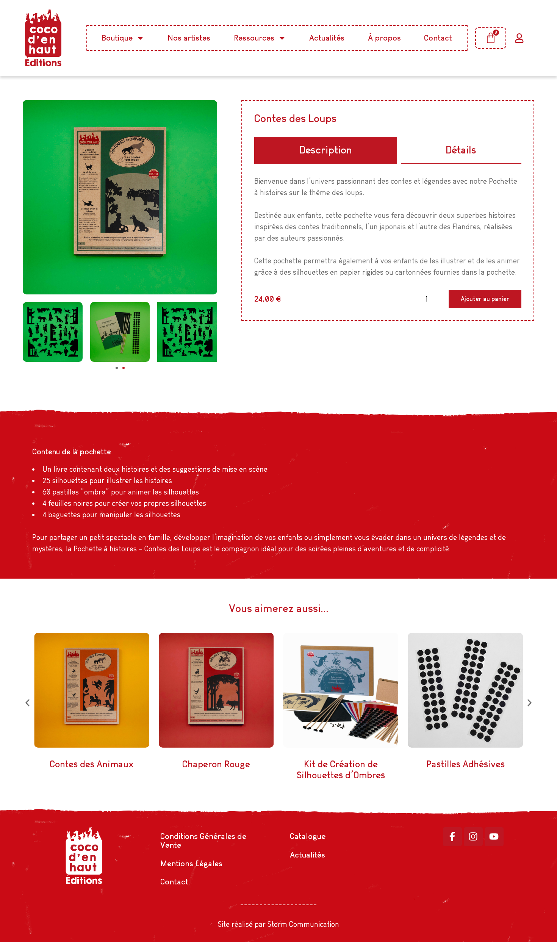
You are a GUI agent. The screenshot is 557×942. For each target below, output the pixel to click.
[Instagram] (473, 836)
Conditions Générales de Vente (203, 840)
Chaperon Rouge (216, 764)
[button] (117, 368)
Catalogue (307, 836)
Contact (438, 37)
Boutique (117, 37)
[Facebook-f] (452, 836)
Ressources (254, 37)
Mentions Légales (191, 863)
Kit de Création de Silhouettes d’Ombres (341, 769)
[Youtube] (494, 836)
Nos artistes (188, 37)
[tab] (325, 150)
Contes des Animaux (92, 764)
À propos (384, 37)
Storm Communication (303, 924)
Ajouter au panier (485, 299)
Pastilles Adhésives (465, 764)
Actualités (326, 37)
